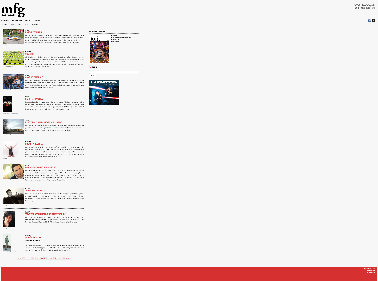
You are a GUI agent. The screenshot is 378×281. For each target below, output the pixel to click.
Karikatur (17, 20)
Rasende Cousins (33, 32)
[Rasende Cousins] (13, 36)
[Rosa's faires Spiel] (10, 148)
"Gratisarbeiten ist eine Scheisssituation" (45, 214)
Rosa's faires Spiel (34, 144)
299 (63, 258)
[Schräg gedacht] (7, 242)
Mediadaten (115, 39)
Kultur (12, 24)
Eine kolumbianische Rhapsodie (40, 167)
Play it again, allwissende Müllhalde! (43, 122)
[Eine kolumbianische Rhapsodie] (13, 171)
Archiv (28, 20)
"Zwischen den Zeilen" (36, 191)
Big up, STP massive (34, 99)
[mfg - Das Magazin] (13, 10)
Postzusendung (369, 268)
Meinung (35, 24)
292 (32, 258)
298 (58, 258)
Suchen (93, 75)
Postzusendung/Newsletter (121, 37)
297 (54, 258)
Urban (4, 24)
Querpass (30, 54)
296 (50, 258)
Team (37, 20)
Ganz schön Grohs (34, 77)
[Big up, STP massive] (7, 103)
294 (41, 258)
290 (23, 258)
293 (36, 258)
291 (27, 258)
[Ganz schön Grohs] (13, 81)
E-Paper (114, 35)
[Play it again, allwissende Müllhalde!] (13, 126)
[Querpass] (13, 58)
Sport (27, 24)
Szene (20, 24)
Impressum (115, 41)
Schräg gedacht (33, 237)
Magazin (5, 20)
